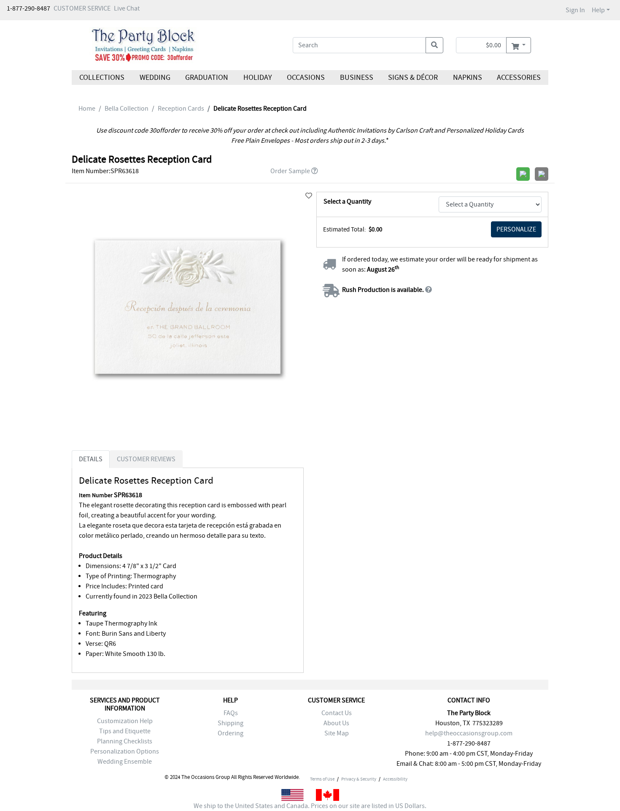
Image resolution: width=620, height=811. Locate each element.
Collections (101, 77)
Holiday (257, 77)
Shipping (230, 723)
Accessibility (395, 779)
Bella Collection (126, 108)
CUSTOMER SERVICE (82, 8)
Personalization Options (124, 751)
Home (86, 108)
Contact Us (336, 713)
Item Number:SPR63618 (105, 171)
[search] (434, 45)
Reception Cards (181, 108)
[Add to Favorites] (308, 196)
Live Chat (127, 8)
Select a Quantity (347, 201)
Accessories (519, 77)
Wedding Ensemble (124, 761)
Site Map (336, 733)
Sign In (575, 10)
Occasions (306, 77)
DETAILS (90, 459)
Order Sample (290, 171)
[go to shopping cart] (518, 45)
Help (598, 10)
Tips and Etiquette (125, 731)
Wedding (154, 77)
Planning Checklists (124, 741)
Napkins (467, 77)
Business (356, 77)
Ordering (230, 733)
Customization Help (125, 721)
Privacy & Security (358, 779)
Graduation (206, 77)
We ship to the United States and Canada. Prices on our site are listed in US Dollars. (310, 806)
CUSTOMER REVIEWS (146, 459)
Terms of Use (322, 779)
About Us (336, 723)
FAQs (231, 713)
